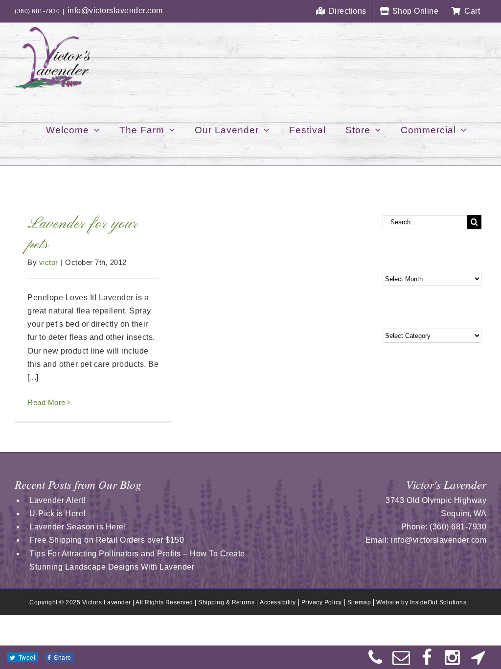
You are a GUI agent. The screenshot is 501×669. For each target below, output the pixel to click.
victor (48, 262)
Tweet (27, 657)
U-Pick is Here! (57, 513)
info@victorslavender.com (115, 10)
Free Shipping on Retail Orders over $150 (106, 540)
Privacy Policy (321, 602)
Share (62, 657)
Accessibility (278, 602)
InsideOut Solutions (438, 602)
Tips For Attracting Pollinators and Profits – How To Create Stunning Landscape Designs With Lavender (137, 560)
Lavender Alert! (57, 500)
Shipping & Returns (226, 602)
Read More (46, 402)
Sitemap (359, 602)
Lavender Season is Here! (77, 527)
